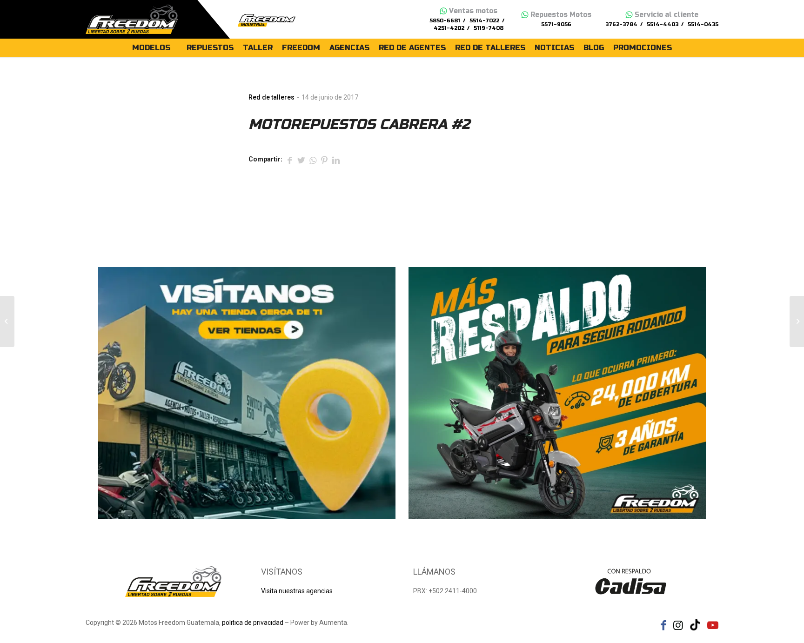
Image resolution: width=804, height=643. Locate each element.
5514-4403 (662, 24)
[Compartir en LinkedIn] (336, 159)
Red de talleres (271, 97)
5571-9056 (556, 24)
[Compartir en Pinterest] (324, 159)
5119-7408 (488, 28)
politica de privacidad (252, 622)
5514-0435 (703, 24)
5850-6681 (444, 21)
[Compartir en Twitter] (301, 159)
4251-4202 (449, 28)
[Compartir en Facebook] (289, 159)
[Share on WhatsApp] (312, 159)
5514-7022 (484, 21)
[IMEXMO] (7, 321)
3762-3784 (621, 24)
